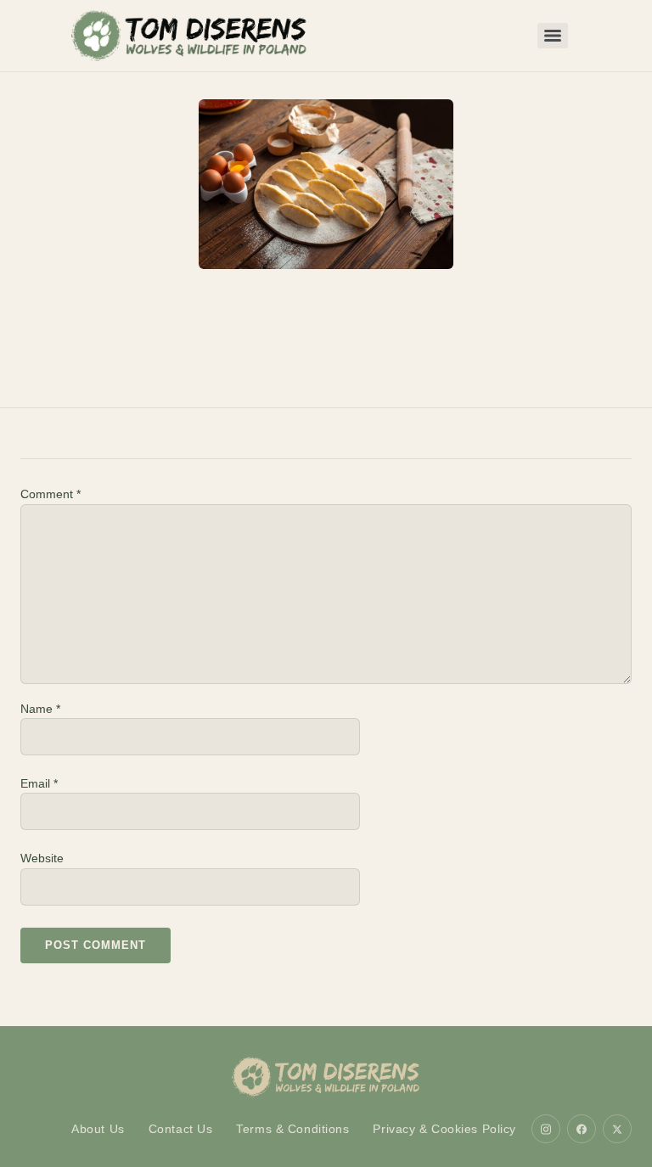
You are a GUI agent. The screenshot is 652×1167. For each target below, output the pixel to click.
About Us (98, 1129)
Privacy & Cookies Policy (444, 1129)
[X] (617, 1128)
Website (42, 858)
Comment (50, 494)
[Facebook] (581, 1128)
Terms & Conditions (292, 1129)
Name (40, 709)
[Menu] (552, 35)
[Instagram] (545, 1128)
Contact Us (181, 1129)
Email (39, 783)
